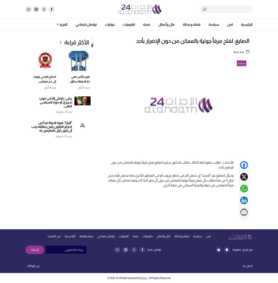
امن (230, 24)
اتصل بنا (248, 266)
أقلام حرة (70, 236)
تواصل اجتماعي (86, 24)
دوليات (110, 24)
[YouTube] (117, 250)
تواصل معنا (154, 249)
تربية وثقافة (86, 236)
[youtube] (28, 9)
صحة (146, 24)
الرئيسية (247, 24)
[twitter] (44, 9)
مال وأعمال (166, 24)
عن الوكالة (33, 266)
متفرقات (147, 236)
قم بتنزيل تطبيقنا (243, 249)
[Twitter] (134, 250)
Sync (144, 278)
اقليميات (129, 24)
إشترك (35, 249)
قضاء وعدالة (191, 24)
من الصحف (54, 236)
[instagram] (36, 9)
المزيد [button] (63, 24)
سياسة (214, 24)
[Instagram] (125, 250)
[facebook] (52, 9)
